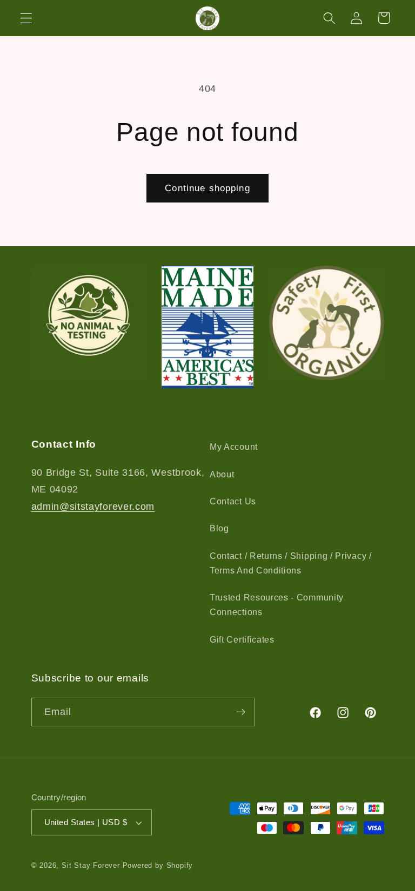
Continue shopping (207, 188)
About (222, 474)
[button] (26, 18)
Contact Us (233, 501)
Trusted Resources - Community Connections (277, 604)
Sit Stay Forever (91, 865)
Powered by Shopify (158, 865)
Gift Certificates (242, 639)
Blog (219, 528)
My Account (234, 446)
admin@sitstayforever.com (93, 506)
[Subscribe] (241, 712)
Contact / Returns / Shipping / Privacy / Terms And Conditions (291, 563)
